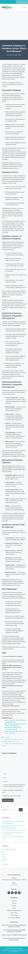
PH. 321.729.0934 (22, 2)
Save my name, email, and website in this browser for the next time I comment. (14, 785)
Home (14, 908)
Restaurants (5, 864)
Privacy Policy (14, 913)
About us (14, 900)
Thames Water (17, 55)
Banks (3, 854)
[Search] (21, 809)
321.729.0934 (14, 884)
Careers (14, 903)
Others (4, 862)
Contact (14, 905)
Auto (3, 852)
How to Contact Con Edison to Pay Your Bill (13, 830)
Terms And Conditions (14, 917)
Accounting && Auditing (8, 849)
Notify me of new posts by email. (12, 796)
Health (4, 857)
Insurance (6, 737)
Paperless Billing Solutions (14, 910)
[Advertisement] (14, 25)
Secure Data (14, 915)
